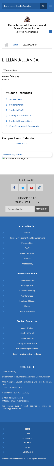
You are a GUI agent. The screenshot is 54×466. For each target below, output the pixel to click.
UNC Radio (28, 452)
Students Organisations (20, 121)
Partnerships (27, 243)
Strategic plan (27, 285)
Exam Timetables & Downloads (24, 126)
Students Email (16, 110)
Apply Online (15, 99)
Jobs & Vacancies (27, 311)
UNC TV (27, 447)
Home (27, 429)
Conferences (27, 296)
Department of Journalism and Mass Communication (27, 26)
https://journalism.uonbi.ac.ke (15, 400)
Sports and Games (27, 301)
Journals (27, 258)
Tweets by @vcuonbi (12, 154)
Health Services (27, 253)
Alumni (27, 443)
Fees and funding (27, 290)
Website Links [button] (10, 70)
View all (20, 143)
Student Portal (16, 104)
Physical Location (27, 280)
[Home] (27, 19)
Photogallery (27, 263)
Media (27, 232)
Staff (27, 248)
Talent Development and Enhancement (27, 238)
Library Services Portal (20, 115)
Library (27, 306)
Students (27, 438)
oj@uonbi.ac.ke (16, 397)
